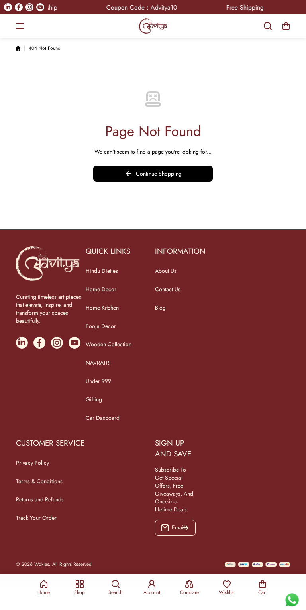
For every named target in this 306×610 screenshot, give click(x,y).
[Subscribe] (186, 528)
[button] (286, 26)
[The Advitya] (153, 26)
